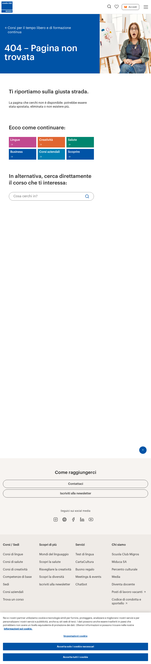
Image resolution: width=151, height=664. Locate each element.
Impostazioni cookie (75, 636)
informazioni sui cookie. (18, 629)
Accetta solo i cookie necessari (75, 646)
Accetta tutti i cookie (75, 657)
